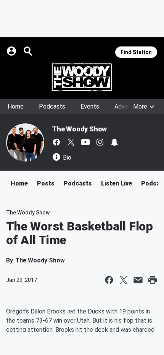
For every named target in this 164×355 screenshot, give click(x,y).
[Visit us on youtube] (85, 142)
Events (89, 106)
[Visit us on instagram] (100, 142)
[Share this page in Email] (138, 280)
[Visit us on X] (71, 142)
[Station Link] (82, 77)
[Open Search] (28, 51)
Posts (46, 183)
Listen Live (116, 183)
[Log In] (12, 51)
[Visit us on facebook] (56, 142)
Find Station (136, 52)
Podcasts (52, 106)
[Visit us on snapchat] (114, 142)
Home (16, 106)
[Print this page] (152, 280)
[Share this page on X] (123, 280)
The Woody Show (79, 129)
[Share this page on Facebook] (109, 280)
